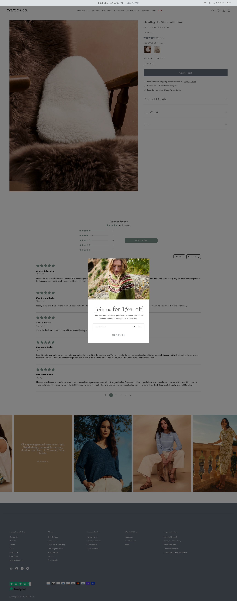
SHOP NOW (92, 3)
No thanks (118, 335)
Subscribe (137, 327)
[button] (206, 3)
